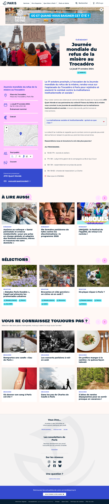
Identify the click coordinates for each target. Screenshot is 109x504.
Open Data (65, 501)
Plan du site (90, 501)
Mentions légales (20, 501)
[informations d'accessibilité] (21, 156)
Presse (57, 501)
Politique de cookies (77, 501)
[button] (21, 133)
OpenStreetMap (30, 145)
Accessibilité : (41, 501)
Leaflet (21, 145)
